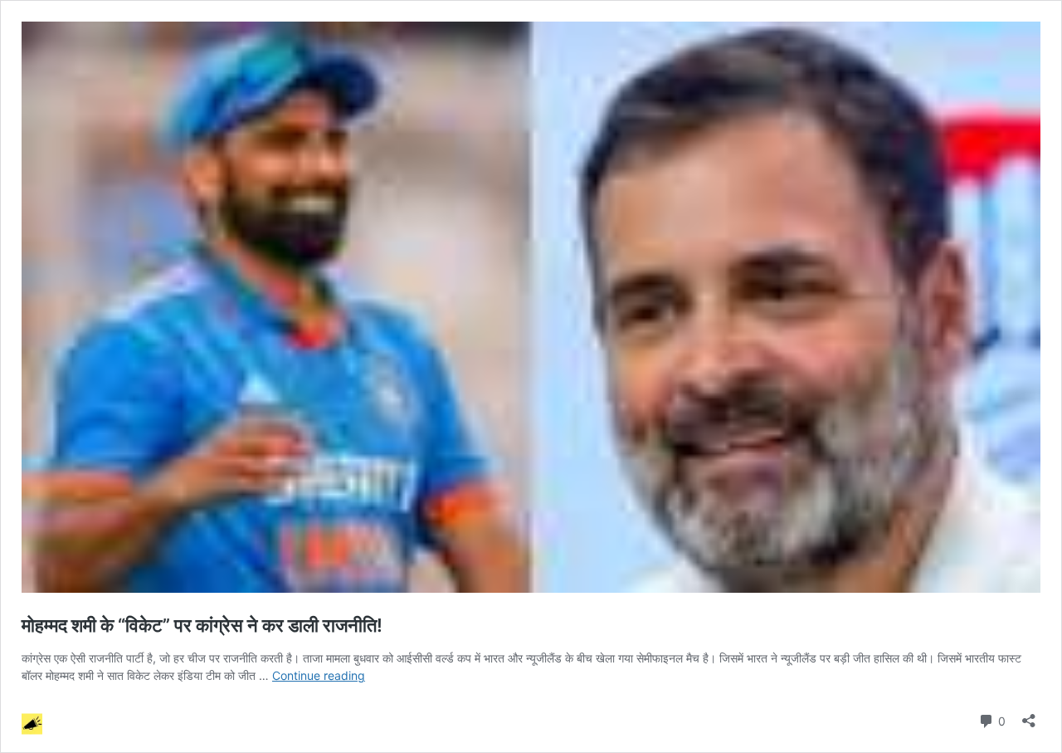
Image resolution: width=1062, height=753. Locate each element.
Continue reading (318, 675)
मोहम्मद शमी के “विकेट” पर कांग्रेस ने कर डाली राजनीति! (214, 625)
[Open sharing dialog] (1028, 715)
